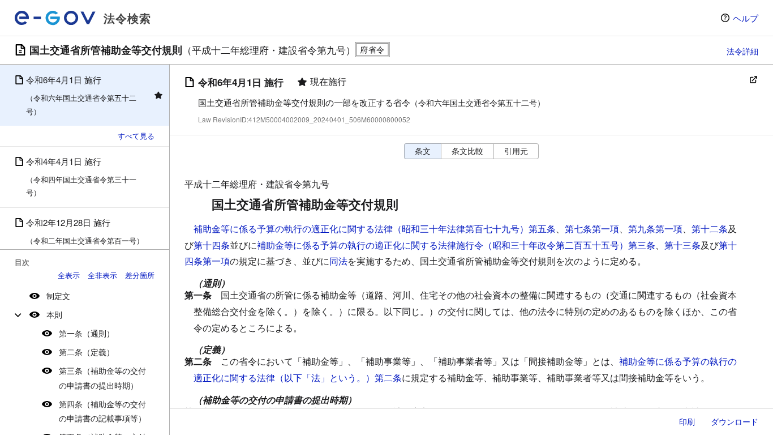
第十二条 (710, 228)
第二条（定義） (86, 351)
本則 (54, 314)
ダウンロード (734, 421)
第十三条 (682, 244)
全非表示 (102, 275)
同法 (338, 260)
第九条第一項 (655, 228)
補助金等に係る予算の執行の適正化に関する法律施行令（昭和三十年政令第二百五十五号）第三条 (456, 244)
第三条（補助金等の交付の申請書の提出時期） (102, 377)
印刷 (687, 421)
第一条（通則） (86, 333)
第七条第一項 (592, 228)
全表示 (69, 275)
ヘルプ (745, 18)
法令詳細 (742, 51)
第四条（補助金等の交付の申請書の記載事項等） (102, 411)
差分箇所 (139, 275)
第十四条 (212, 244)
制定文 (58, 295)
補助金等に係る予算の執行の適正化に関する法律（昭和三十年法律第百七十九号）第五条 (375, 228)
